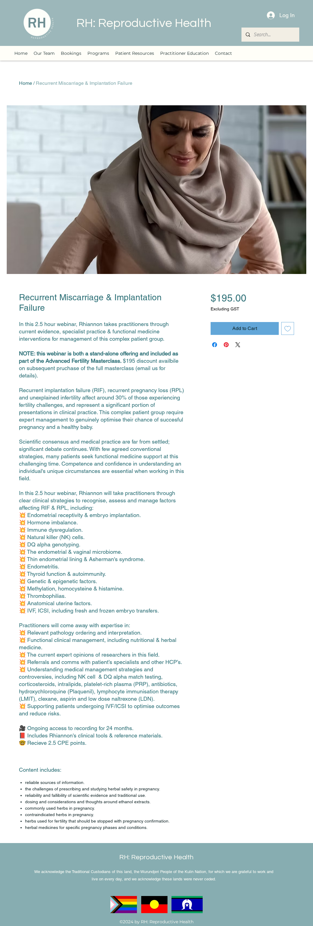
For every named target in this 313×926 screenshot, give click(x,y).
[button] (98, 53)
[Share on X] (237, 344)
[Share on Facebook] (214, 344)
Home (25, 83)
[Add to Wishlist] (287, 328)
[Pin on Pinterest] (226, 344)
